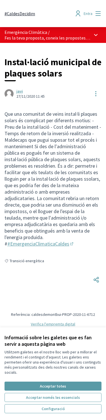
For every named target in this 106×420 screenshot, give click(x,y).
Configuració (53, 408)
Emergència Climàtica (26, 32)
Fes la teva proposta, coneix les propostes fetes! (51, 38)
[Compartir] (96, 280)
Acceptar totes (53, 386)
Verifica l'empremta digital (53, 324)
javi (19, 91)
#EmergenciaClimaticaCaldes (40, 243)
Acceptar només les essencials (53, 397)
